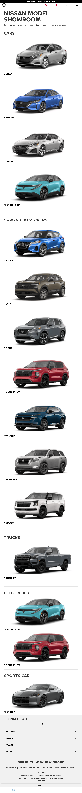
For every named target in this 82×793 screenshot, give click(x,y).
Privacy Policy (11, 768)
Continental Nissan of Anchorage (48, 776)
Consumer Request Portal (65, 768)
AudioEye (50, 768)
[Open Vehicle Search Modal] (67, 5)
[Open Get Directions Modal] (56, 5)
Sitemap (32, 768)
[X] (42, 724)
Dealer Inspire (57, 778)
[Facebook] (38, 724)
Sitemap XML (41, 768)
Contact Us (22, 768)
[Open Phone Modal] (46, 5)
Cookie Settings (41, 772)
